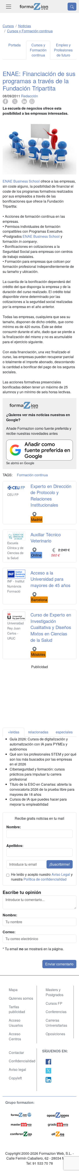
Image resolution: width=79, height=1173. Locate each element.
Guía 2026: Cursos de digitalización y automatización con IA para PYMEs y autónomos (39, 744)
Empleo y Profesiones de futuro (63, 50)
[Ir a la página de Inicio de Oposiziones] (58, 1114)
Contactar (16, 1052)
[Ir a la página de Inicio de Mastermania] (21, 1123)
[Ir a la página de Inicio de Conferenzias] (21, 1133)
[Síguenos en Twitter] (48, 1070)
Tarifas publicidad (17, 1009)
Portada (14, 44)
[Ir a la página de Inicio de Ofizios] (58, 1133)
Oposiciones (55, 1033)
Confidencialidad (22, 1060)
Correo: (9, 932)
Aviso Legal (61, 874)
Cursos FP (54, 1003)
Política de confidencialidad (44, 879)
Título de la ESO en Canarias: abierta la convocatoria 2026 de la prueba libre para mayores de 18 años (42, 789)
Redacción (29, 95)
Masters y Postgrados (54, 992)
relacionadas (38, 731)
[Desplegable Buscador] (72, 7)
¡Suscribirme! (59, 864)
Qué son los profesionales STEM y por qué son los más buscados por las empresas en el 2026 (43, 759)
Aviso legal (17, 1069)
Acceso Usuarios (16, 1023)
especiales (64, 731)
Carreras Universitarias (56, 1023)
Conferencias (56, 1011)
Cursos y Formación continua (38, 50)
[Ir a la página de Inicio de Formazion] (21, 1114)
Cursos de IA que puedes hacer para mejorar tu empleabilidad (38, 802)
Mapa (13, 989)
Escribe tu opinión (22, 892)
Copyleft (15, 1078)
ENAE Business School (21, 181)
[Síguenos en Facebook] (48, 1061)
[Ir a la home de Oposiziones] (34, 6)
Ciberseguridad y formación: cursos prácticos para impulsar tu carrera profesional (37, 774)
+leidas (13, 731)
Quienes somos (21, 998)
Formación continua (32, 474)
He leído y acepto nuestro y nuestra (42, 877)
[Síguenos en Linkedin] (48, 1079)
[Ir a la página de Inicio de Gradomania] (58, 1123)
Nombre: (10, 915)
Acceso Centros (15, 1036)
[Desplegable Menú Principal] (8, 6)
